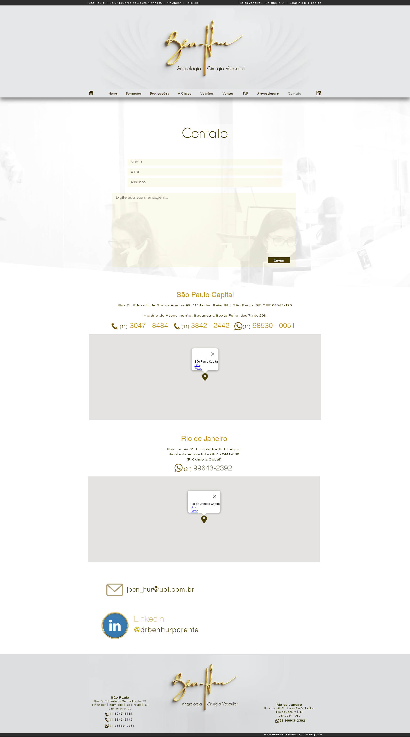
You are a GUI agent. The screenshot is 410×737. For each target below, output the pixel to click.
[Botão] (159, 591)
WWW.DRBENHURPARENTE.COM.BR (288, 735)
